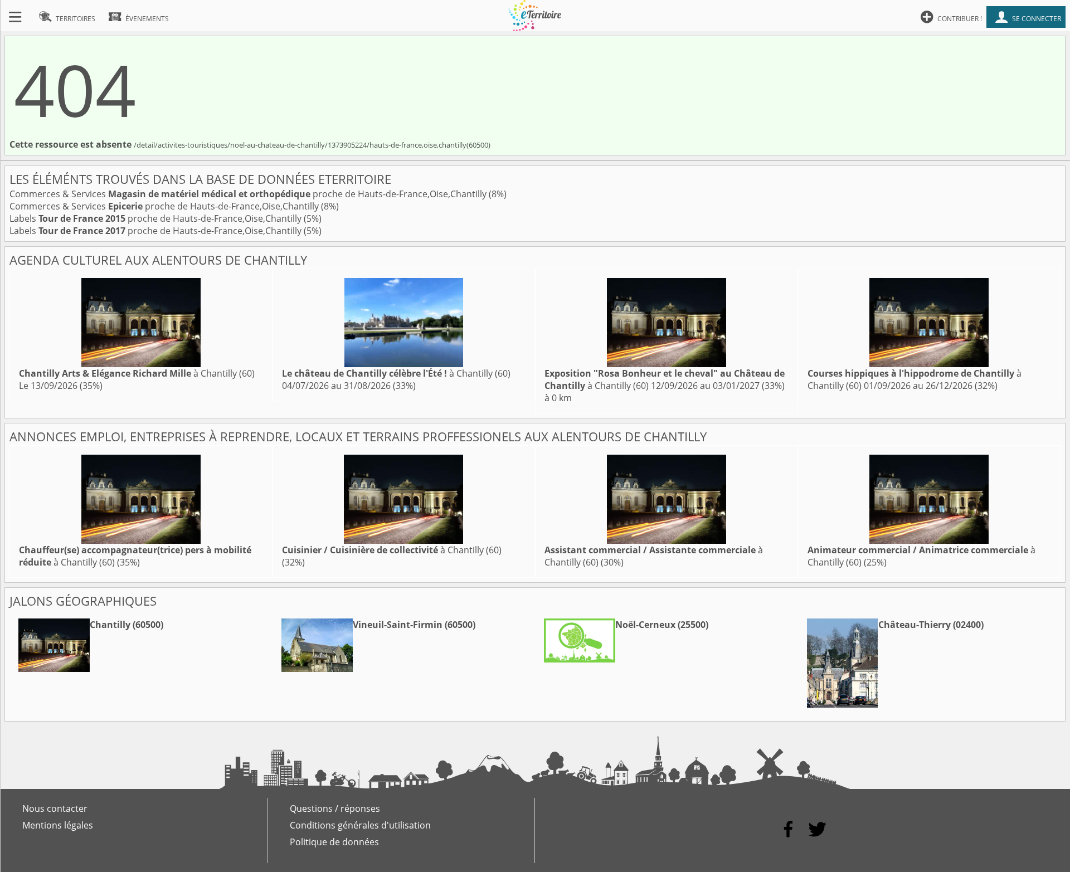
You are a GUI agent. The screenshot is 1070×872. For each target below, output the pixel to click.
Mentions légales (57, 825)
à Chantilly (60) (137, 373)
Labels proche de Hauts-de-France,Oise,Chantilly (156, 218)
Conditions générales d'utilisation (360, 825)
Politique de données (334, 842)
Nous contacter (54, 808)
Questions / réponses (335, 808)
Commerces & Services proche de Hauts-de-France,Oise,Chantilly (249, 194)
